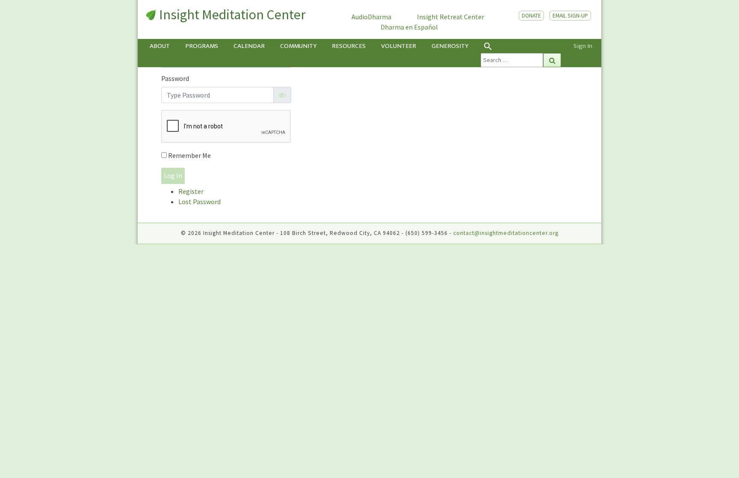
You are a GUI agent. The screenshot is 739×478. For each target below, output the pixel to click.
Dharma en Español (409, 27)
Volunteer (398, 46)
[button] (521, 46)
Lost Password (199, 201)
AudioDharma (371, 16)
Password (175, 78)
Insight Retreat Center (450, 16)
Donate (531, 15)
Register (191, 191)
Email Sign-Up (570, 15)
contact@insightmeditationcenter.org (506, 233)
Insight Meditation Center (232, 14)
